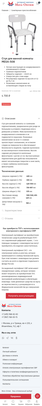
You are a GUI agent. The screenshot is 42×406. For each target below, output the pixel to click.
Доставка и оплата (10, 356)
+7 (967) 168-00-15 (9, 317)
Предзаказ (16, 396)
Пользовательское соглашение (16, 380)
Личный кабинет (10, 352)
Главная (5, 10)
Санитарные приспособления (23, 10)
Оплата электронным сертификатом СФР (20, 368)
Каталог (6, 348)
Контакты (6, 384)
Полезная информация (12, 364)
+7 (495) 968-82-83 (10, 314)
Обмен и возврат (10, 360)
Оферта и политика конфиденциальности (20, 372)
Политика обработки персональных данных (21, 376)
